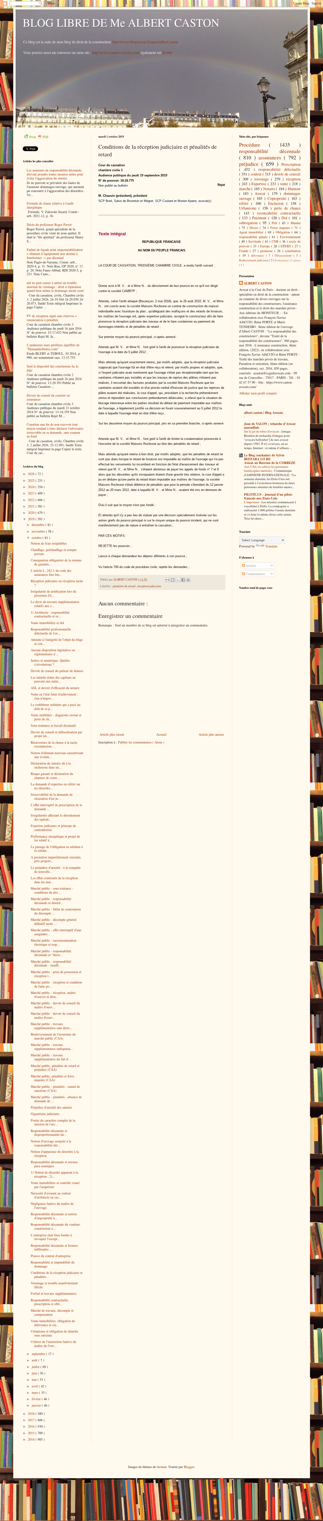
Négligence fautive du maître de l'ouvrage (52, 1205)
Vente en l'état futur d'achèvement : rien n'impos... (54, 696)
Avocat (261, 193)
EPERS (286, 246)
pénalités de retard (124, 586)
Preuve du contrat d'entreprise (51, 1256)
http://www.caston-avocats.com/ (116, 52)
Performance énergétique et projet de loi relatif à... (55, 838)
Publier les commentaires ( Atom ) (141, 742)
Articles (250, 565)
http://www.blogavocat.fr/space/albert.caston (145, 41)
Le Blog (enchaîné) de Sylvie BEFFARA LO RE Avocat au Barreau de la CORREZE (269, 459)
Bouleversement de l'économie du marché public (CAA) (53, 1036)
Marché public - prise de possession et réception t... (56, 974)
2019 (31, 519)
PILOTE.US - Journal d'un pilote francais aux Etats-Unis (268, 496)
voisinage (262, 179)
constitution (293, 251)
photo (297, 260)
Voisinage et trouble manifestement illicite (54, 1285)
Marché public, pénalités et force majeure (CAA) (52, 1078)
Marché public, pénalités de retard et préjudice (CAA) (55, 1067)
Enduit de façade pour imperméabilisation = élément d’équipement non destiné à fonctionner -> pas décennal (55, 253)
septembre (39, 1353)
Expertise (259, 183)
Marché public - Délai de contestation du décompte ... (56, 911)
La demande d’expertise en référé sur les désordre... (55, 786)
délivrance (258, 256)
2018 (31, 1413)
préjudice (250, 163)
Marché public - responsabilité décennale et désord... (51, 900)
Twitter (168, 52)
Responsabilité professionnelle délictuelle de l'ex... (51, 631)
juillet (36, 1366)
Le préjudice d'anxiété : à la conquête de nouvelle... (56, 869)
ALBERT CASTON (258, 283)
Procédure (254, 144)
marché (245, 188)
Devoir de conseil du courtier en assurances (48, 397)
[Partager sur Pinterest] (188, 579)
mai (35, 1379)
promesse (267, 251)
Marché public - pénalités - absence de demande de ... (56, 1099)
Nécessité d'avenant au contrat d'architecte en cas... (51, 1195)
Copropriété (277, 198)
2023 (31, 493)
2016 (31, 1426)
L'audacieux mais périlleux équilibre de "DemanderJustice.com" (53, 347)
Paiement (260, 217)
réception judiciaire (149, 586)
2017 (31, 1420)
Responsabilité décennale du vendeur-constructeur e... (56, 1226)
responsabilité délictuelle (279, 169)
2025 (31, 480)
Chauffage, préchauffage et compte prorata (54, 551)
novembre (39, 531)
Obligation (284, 232)
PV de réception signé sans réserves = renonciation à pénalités (52, 318)
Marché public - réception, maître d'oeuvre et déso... (53, 994)
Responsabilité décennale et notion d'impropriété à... (54, 1216)
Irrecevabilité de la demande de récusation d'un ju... (52, 796)
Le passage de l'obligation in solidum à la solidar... (57, 848)
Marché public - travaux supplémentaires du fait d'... (51, 1057)
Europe (265, 246)
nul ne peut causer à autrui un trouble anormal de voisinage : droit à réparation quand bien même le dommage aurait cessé (55, 286)
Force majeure (281, 227)
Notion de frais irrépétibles (49, 543)
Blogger (189, 1466)
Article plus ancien (211, 734)
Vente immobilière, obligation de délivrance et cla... (53, 1323)
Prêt (275, 223)
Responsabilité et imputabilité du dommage (52, 1264)
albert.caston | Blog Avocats (263, 412)
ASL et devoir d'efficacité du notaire (55, 688)
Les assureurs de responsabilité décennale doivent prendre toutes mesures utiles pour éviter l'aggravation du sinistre (55, 174)
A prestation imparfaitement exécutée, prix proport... (56, 859)
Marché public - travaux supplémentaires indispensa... (52, 1046)
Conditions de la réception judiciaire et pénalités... (57, 1274)
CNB (275, 241)
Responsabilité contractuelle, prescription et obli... (50, 1302)
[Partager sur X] (177, 579)
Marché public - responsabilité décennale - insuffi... (51, 963)
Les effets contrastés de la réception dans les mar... (54, 880)
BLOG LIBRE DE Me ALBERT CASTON (121, 22)
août (35, 1360)
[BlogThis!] (172, 579)
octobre (37, 537)
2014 (31, 1439)
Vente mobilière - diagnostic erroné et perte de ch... (56, 717)
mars (35, 1392)
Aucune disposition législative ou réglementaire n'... (53, 652)
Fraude (244, 251)
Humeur (294, 188)
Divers (254, 227)
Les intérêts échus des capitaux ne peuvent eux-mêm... (53, 679)
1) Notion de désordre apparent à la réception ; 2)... (54, 1174)
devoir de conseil (287, 174)
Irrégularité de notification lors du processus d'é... (53, 593)
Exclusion (277, 203)
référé (245, 203)
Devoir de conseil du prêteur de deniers (57, 671)
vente (284, 183)
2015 (31, 1433)
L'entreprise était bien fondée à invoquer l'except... (51, 1237)
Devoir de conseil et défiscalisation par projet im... (56, 734)
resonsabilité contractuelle (279, 213)
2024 (31, 487)
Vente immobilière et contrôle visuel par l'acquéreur (55, 1184)
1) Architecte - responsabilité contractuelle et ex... (50, 614)
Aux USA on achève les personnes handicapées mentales (266, 468)
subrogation (249, 222)
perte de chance (287, 208)
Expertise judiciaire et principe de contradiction (53, 827)
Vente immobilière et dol (47, 623)
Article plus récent (112, 734)
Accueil (161, 734)
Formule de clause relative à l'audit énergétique (50, 205)
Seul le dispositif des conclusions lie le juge (52, 368)
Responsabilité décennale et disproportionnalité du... (49, 1132)
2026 (31, 474)
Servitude (255, 241)
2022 (31, 500)
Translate (271, 546)
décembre (38, 524)
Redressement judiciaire (254, 260)
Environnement (290, 237)
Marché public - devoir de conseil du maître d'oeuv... (55, 1005)
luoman (162, 1466)
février (37, 1399)
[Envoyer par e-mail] (167, 579)
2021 (31, 506)
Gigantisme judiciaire (45, 1113)
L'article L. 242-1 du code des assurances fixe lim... (51, 572)
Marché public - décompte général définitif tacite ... (53, 921)
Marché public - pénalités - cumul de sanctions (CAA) (55, 1088)
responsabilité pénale (254, 237)
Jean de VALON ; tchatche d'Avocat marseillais (270, 425)
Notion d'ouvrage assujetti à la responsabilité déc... (51, 1143)
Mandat (296, 223)
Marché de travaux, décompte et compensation (52, 1312)
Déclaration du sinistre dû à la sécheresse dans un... (51, 765)
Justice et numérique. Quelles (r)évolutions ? (50, 662)
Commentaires (255, 574)
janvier (37, 1405)
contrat (256, 174)
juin (35, 1373)
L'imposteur (252, 502)
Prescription (291, 164)
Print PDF (39, 137)
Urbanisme (249, 208)
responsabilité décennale (270, 150)
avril (35, 1386)
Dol (285, 217)
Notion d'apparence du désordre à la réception (55, 1153)
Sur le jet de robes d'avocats (262, 431)
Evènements (282, 260)
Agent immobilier (252, 232)
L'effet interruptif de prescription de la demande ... (56, 807)
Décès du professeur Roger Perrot (49, 224)
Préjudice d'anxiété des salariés (51, 1107)
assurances (271, 157)
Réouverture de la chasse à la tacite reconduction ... (54, 744)
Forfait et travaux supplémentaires (53, 1293)
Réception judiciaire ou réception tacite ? (57, 583)
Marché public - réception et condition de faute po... (56, 984)
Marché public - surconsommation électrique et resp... (53, 942)
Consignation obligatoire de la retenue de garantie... (56, 562)
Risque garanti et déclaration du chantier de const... (52, 775)
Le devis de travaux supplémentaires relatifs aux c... (55, 603)
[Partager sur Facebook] (183, 579)
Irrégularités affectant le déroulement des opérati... (55, 817)
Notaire (269, 188)
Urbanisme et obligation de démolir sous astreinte (54, 1333)
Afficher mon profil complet (258, 393)
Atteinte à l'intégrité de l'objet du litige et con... (57, 641)
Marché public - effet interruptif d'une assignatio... (56, 932)
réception (293, 179)
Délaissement (284, 256)
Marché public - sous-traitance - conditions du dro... (52, 890)
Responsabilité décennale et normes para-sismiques (54, 1164)
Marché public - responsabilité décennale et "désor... (51, 953)
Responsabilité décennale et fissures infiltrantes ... (54, 1247)
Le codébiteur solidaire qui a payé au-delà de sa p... (56, 706)
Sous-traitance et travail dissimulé (53, 725)
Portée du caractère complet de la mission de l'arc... (53, 1122)
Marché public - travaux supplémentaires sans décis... (51, 1026)
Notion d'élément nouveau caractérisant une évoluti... (57, 755)
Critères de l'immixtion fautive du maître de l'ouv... (53, 1343)
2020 (31, 512)
